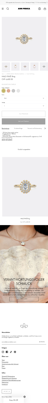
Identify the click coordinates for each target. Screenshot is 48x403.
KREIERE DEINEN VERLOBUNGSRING (15, 74)
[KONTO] (39, 8)
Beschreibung (5, 128)
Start (3, 74)
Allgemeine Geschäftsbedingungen (11, 380)
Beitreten (42, 341)
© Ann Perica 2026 (7, 397)
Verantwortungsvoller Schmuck (10, 364)
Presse (3, 368)
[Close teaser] (24, 397)
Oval (5, 98)
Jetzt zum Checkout (23, 121)
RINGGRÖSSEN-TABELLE (9, 84)
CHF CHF (6, 391)
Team (3, 360)
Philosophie (5, 362)
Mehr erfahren (7, 140)
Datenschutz (5, 382)
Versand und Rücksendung (34, 128)
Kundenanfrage (18, 128)
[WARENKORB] (45, 8)
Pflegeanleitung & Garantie (9, 378)
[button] (13, 400)
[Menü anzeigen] (3, 8)
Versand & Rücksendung (8, 376)
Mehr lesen (24, 298)
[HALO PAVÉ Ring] (6, 66)
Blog (3, 366)
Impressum (5, 384)
